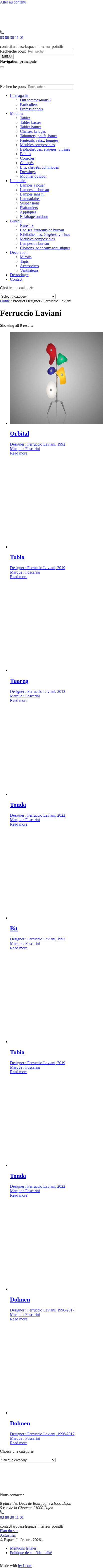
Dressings (28, 172)
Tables (25, 118)
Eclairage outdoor (34, 216)
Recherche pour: (13, 51)
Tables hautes (30, 127)
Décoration (19, 252)
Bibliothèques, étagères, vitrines (45, 149)
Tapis (24, 261)
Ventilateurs (29, 270)
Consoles (27, 158)
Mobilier (17, 113)
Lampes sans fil (32, 194)
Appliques (28, 212)
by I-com (25, 1566)
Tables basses (30, 122)
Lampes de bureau (34, 190)
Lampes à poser (32, 185)
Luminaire (18, 181)
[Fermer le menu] (2, 67)
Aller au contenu (13, 2)
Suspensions (30, 203)
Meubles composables (37, 145)
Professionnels (31, 109)
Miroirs (26, 257)
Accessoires (29, 266)
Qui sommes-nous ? (35, 100)
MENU (7, 57)
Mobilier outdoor (33, 176)
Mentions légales (23, 1548)
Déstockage (19, 275)
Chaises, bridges (33, 131)
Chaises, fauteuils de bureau (42, 230)
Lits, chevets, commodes (39, 167)
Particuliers (29, 104)
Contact (16, 279)
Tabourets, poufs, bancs (38, 136)
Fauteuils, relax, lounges (39, 140)
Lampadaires (30, 198)
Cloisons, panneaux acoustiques (45, 248)
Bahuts (25, 154)
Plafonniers (29, 207)
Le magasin (19, 95)
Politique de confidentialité (31, 1553)
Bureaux (27, 225)
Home (5, 301)
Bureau (16, 221)
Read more (18, 453)
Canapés (27, 163)
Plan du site (9, 1531)
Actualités (8, 1535)
